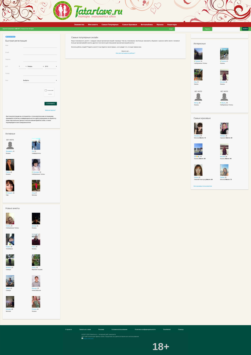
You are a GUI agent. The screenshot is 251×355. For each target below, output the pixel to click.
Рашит (8, 247)
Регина (34, 309)
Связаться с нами (85, 329)
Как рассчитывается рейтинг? (125, 53)
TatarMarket (167, 329)
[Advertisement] (142, 5)
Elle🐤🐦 (197, 156)
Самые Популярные (110, 24)
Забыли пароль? (50, 110)
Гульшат (9, 193)
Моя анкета (93, 24)
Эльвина (197, 136)
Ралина (223, 61)
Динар (34, 226)
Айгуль (223, 103)
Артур (34, 267)
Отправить (50, 103)
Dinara (196, 177)
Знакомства (79, 24)
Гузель (8, 226)
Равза (8, 172)
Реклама (101, 329)
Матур (196, 103)
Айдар (8, 288)
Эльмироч (9, 151)
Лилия (222, 177)
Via (33, 151)
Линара (222, 136)
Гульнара (36, 172)
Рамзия (197, 61)
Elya (195, 82)
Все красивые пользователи (203, 186)
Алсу (33, 193)
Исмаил (8, 267)
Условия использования (119, 329)
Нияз (33, 247)
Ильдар (8, 309)
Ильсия (222, 82)
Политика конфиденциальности (145, 329)
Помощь (181, 329)
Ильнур (34, 288)
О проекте (68, 329)
